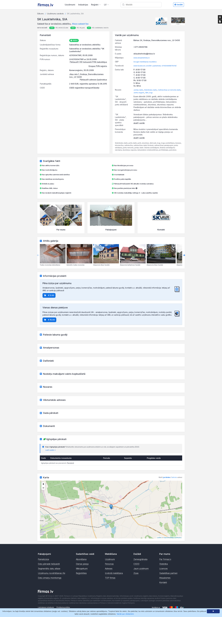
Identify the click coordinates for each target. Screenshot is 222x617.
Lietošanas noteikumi (46, 607)
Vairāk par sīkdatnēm (125, 614)
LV (105, 4)
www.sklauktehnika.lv (141, 58)
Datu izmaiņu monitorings (49, 578)
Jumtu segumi (138, 93)
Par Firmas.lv (165, 559)
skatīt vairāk (139, 123)
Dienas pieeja (82, 564)
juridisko (166, 477)
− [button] (43, 487)
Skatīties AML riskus (50, 188)
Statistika (163, 564)
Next (184, 255)
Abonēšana (81, 559)
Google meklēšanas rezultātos (145, 62)
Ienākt (180, 4)
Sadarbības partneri (168, 573)
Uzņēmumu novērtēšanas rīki (51, 573)
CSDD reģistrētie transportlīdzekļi (84, 88)
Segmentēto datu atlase (49, 568)
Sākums (40, 13)
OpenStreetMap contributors (173, 537)
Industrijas (83, 4)
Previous (38, 255)
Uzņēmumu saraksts (55, 13)
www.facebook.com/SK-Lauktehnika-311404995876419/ (155, 66)
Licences (163, 568)
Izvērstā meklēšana (114, 573)
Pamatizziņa (43, 559)
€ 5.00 (51, 295)
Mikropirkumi (81, 568)
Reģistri (94, 4)
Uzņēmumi (70, 4)
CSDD (136, 564)
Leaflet (159, 537)
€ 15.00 (51, 320)
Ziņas (135, 573)
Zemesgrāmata (140, 559)
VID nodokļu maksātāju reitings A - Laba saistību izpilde (136, 193)
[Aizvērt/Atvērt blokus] (220, 17)
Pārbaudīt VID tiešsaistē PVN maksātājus (88, 62)
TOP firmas (110, 578)
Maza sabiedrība (80, 23)
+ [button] (43, 484)
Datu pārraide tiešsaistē (49, 564)
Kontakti (163, 582)
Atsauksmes (164, 578)
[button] (161, 21)
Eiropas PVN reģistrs (98, 66)
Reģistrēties (81, 573)
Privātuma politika (63, 607)
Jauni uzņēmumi (141, 568)
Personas (109, 564)
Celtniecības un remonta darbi (169, 90)
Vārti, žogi (148, 93)
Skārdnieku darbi (150, 90)
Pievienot (70, 463)
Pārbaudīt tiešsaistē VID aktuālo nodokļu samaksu (134, 184)
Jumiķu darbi (138, 90)
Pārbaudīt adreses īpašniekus (93, 80)
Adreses (108, 568)
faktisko (174, 477)
